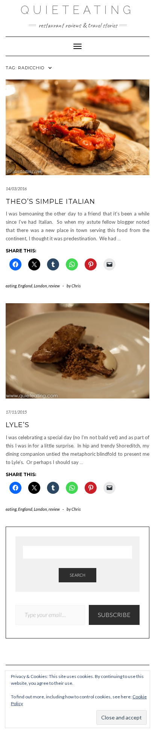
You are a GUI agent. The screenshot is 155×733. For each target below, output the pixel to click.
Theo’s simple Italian (50, 201)
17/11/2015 (16, 411)
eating (11, 285)
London (40, 285)
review (54, 285)
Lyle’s (17, 425)
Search (77, 575)
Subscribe (114, 614)
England (25, 285)
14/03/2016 (16, 188)
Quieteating (78, 10)
